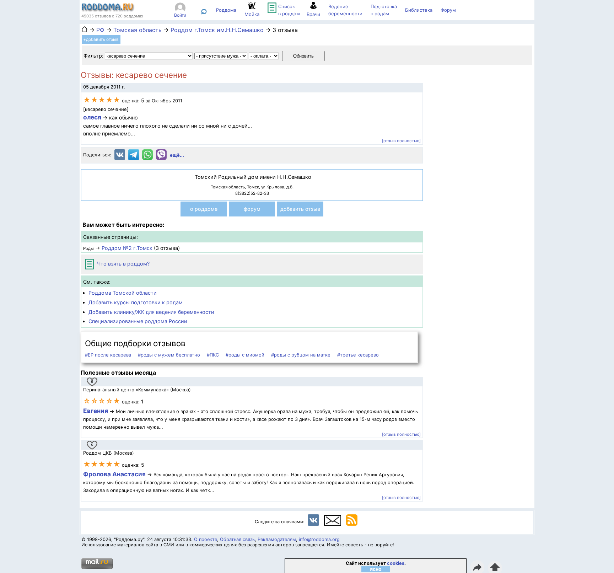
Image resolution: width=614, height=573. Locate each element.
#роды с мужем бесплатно (169, 355)
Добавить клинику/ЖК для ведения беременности (151, 312)
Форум (448, 10)
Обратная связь (237, 539)
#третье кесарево (358, 355)
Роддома (226, 10)
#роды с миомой (245, 355)
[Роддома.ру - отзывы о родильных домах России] (108, 10)
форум (252, 209)
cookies (395, 563)
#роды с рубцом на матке (300, 355)
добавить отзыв (300, 209)
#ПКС (213, 355)
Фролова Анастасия (115, 474)
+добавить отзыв (101, 39)
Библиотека (418, 10)
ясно (376, 569)
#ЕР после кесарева (108, 355)
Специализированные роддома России (137, 321)
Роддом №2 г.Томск (127, 248)
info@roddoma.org (319, 539)
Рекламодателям (277, 539)
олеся (92, 117)
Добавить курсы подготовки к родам (135, 302)
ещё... (177, 155)
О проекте (205, 539)
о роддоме (203, 209)
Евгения (95, 410)
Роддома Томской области (122, 293)
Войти (180, 15)
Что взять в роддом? (123, 264)
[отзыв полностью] (401, 140)
